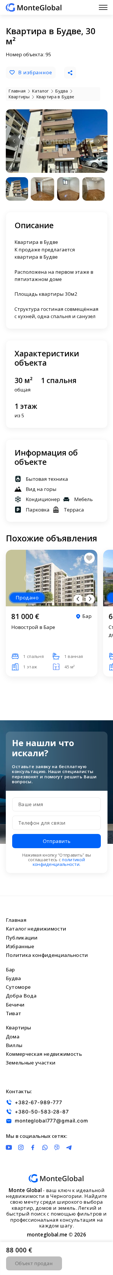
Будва (13, 978)
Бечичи (15, 1004)
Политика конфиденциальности (47, 955)
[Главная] (33, 7)
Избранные (20, 946)
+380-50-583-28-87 (42, 1112)
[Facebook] (33, 1147)
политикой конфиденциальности (59, 862)
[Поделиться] (70, 73)
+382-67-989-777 (38, 1102)
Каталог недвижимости (36, 928)
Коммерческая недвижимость (44, 1054)
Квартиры (18, 1027)
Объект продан (34, 1263)
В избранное (35, 72)
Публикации (21, 937)
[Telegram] (69, 1147)
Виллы (14, 1045)
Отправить (56, 841)
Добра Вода (21, 995)
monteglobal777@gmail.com (51, 1121)
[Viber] (57, 1147)
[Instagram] (21, 1147)
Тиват (13, 1013)
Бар (10, 969)
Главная (16, 920)
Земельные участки (31, 1062)
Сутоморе (18, 987)
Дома (12, 1036)
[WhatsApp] (45, 1147)
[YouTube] (9, 1147)
